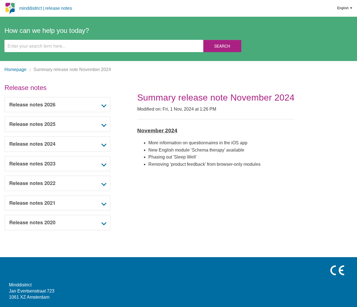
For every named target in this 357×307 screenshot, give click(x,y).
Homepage (15, 69)
